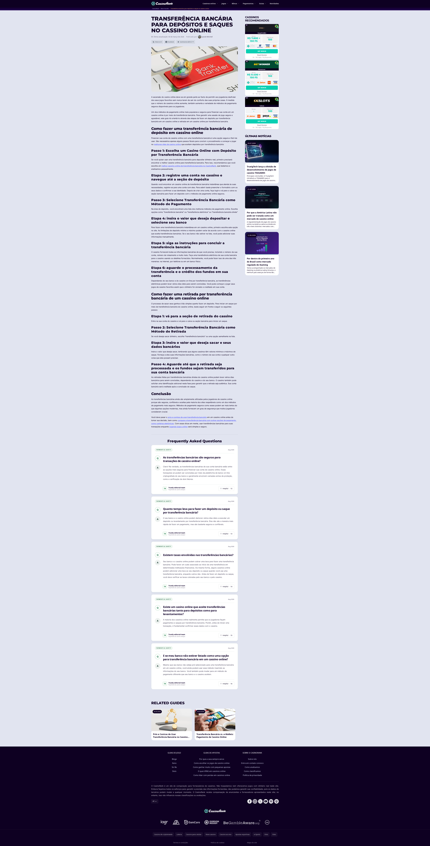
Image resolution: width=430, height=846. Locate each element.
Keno (174, 763)
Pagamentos (248, 3)
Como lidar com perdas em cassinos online (211, 775)
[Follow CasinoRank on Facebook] (249, 801)
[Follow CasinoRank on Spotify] (271, 801)
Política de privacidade (252, 775)
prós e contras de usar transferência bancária (187, 417)
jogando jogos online (178, 427)
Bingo (174, 759)
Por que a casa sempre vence (211, 759)
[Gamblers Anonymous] (176, 822)
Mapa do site (252, 843)
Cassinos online (209, 3)
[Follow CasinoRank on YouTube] (265, 801)
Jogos (224, 3)
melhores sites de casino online (167, 144)
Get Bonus (262, 51)
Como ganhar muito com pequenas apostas (211, 767)
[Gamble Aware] (241, 822)
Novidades (274, 3)
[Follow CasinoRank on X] (260, 801)
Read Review (262, 55)
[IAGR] (164, 822)
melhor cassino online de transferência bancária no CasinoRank (188, 166)
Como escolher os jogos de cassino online (211, 763)
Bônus (234, 3)
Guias (261, 3)
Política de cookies (217, 843)
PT (154, 801)
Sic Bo (174, 767)
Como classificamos (252, 771)
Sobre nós (252, 759)
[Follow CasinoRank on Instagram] (255, 801)
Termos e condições (180, 843)
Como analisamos (252, 767)
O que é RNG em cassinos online (211, 771)
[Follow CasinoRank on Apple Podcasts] (276, 801)
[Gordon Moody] (211, 822)
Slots (174, 771)
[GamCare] (192, 822)
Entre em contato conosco (252, 763)
